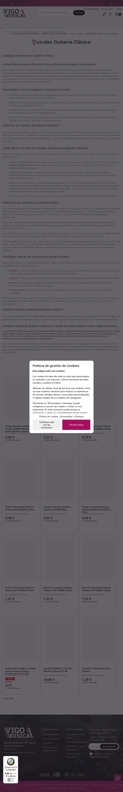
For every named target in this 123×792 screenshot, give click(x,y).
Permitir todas (76, 425)
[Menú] (16, 758)
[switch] (11, 780)
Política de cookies (48, 416)
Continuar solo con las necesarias (46, 425)
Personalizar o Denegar (72, 416)
